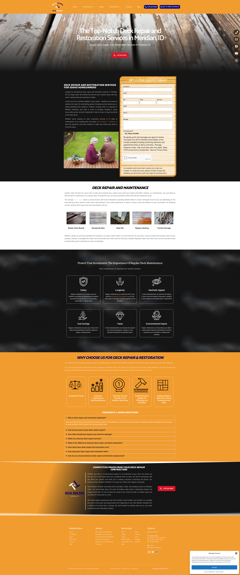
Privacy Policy (220, 571)
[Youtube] (236, 53)
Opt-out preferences (209, 571)
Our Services (87, 7)
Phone (125, 113)
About (101, 7)
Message (125, 119)
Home (75, 7)
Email (125, 93)
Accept (214, 567)
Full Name (126, 87)
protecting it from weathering (120, 296)
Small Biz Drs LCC (164, 568)
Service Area (113, 7)
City (124, 100)
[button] (236, 553)
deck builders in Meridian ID (107, 121)
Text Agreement (128, 131)
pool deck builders (116, 500)
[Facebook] (236, 46)
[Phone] (236, 32)
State (141, 100)
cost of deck (78, 199)
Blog (138, 7)
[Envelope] (236, 39)
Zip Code (159, 100)
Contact (129, 7)
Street (125, 106)
